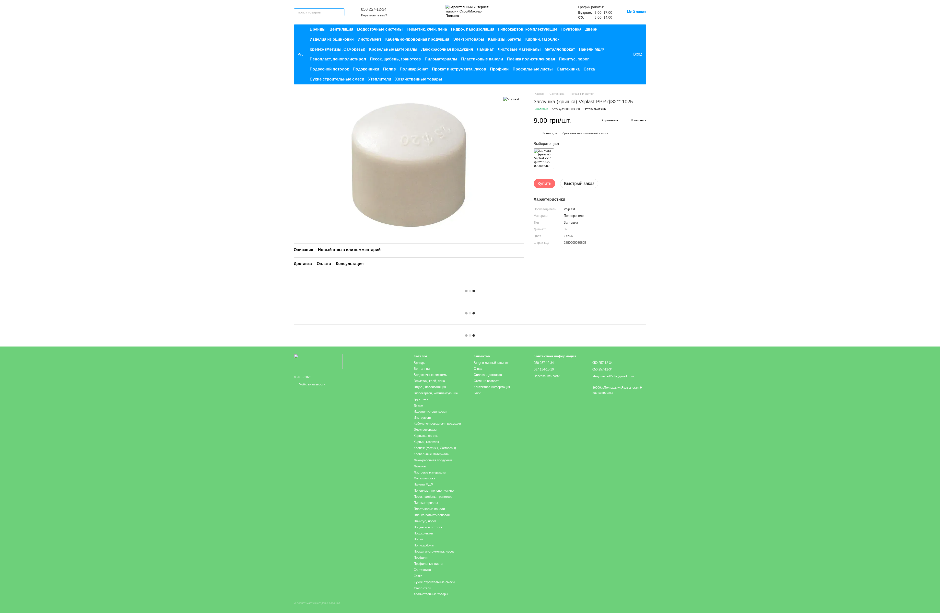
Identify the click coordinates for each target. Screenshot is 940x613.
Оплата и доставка (488, 375)
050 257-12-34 (374, 9)
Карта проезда (602, 392)
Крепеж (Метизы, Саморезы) (337, 49)
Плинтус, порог (574, 59)
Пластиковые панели (482, 59)
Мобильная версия (311, 384)
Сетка (589, 69)
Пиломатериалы (441, 59)
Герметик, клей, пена (427, 29)
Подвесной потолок (329, 69)
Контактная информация (492, 387)
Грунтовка (571, 29)
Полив (389, 69)
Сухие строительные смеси (337, 79)
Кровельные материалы (393, 49)
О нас (478, 368)
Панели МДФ (591, 49)
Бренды (318, 29)
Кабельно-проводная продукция (417, 39)
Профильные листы (533, 69)
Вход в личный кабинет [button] (491, 363)
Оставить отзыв (595, 109)
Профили (499, 69)
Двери (591, 29)
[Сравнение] (609, 54)
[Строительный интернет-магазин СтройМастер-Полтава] (318, 361)
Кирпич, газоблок (542, 39)
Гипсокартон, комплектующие (527, 29)
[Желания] (619, 54)
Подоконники (366, 69)
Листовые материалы (519, 49)
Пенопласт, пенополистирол (338, 59)
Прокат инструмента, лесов (459, 69)
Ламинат (485, 49)
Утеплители (379, 79)
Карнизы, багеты (504, 39)
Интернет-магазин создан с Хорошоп (317, 602)
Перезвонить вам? (374, 15)
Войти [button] (546, 133)
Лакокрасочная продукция (447, 49)
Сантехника (568, 69)
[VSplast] (511, 99)
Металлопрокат (560, 49)
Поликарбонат (414, 69)
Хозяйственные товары (418, 79)
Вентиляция (341, 29)
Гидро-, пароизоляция (472, 29)
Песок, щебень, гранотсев (395, 59)
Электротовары (468, 39)
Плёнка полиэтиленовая (531, 59)
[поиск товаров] (340, 12)
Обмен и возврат (486, 381)
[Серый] (544, 159)
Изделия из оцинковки (332, 39)
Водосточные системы (380, 29)
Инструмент (369, 39)
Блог (477, 393)
